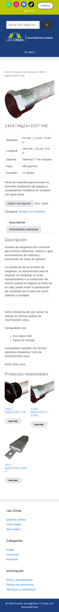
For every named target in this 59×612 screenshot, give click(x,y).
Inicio (8, 72)
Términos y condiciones (21, 589)
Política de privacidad (20, 584)
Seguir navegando (19, 203)
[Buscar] (47, 25)
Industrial (12, 559)
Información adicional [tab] (23, 229)
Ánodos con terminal (25, 72)
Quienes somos (16, 519)
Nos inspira (13, 529)
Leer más (13, 421)
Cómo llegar (13, 524)
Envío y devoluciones (19, 579)
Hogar (10, 549)
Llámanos (45, 5)
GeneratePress (29, 607)
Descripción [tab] (17, 222)
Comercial (12, 554)
